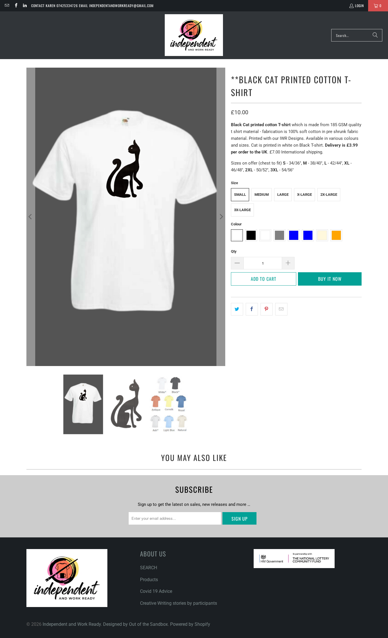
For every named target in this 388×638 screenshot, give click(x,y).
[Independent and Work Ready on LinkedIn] (24, 5)
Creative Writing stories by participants (178, 603)
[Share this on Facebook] (252, 309)
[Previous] (30, 217)
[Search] (375, 35)
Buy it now (330, 278)
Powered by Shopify (190, 624)
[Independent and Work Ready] (194, 35)
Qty (234, 251)
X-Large (304, 194)
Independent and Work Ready (72, 624)
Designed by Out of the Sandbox (135, 624)
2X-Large (328, 194)
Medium (262, 194)
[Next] (221, 217)
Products (149, 579)
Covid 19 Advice (156, 591)
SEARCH (148, 567)
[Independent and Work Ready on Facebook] (15, 5)
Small (240, 194)
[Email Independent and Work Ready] (6, 5)
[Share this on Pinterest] (266, 309)
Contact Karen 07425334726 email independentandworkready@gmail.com (92, 5)
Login (359, 5)
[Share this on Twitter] (237, 309)
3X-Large (242, 210)
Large (283, 194)
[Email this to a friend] (281, 309)
